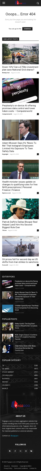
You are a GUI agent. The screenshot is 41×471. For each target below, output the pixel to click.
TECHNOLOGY (6, 102)
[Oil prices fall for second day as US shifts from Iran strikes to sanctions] (20, 246)
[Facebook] (15, 451)
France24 (5, 265)
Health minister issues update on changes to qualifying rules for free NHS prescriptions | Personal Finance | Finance (20, 185)
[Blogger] (10, 451)
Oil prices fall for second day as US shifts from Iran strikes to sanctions (20, 260)
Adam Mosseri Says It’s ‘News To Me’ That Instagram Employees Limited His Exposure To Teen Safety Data (19, 147)
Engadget (5, 154)
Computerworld (7, 114)
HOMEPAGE (27, 29)
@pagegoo (14, 436)
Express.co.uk (6, 193)
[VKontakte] (31, 451)
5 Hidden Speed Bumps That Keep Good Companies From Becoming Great (26, 308)
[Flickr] (20, 451)
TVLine (4, 230)
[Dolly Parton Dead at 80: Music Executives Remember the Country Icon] (7, 349)
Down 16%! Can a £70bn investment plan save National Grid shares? (20, 68)
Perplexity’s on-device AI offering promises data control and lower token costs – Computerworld (19, 108)
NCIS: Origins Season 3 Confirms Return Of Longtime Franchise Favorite (26, 337)
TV (3, 218)
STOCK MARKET (7, 63)
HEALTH (5, 178)
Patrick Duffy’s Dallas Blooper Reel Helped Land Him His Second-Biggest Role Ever (20, 225)
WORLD (5, 255)
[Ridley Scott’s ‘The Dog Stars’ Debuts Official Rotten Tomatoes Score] (7, 326)
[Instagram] (26, 451)
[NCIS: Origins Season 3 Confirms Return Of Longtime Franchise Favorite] (7, 338)
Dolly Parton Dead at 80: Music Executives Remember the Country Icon (25, 348)
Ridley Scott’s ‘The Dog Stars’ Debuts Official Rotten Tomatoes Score (26, 326)
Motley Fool (6, 72)
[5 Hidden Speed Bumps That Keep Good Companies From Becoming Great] (7, 308)
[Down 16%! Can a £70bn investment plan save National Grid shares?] (20, 54)
